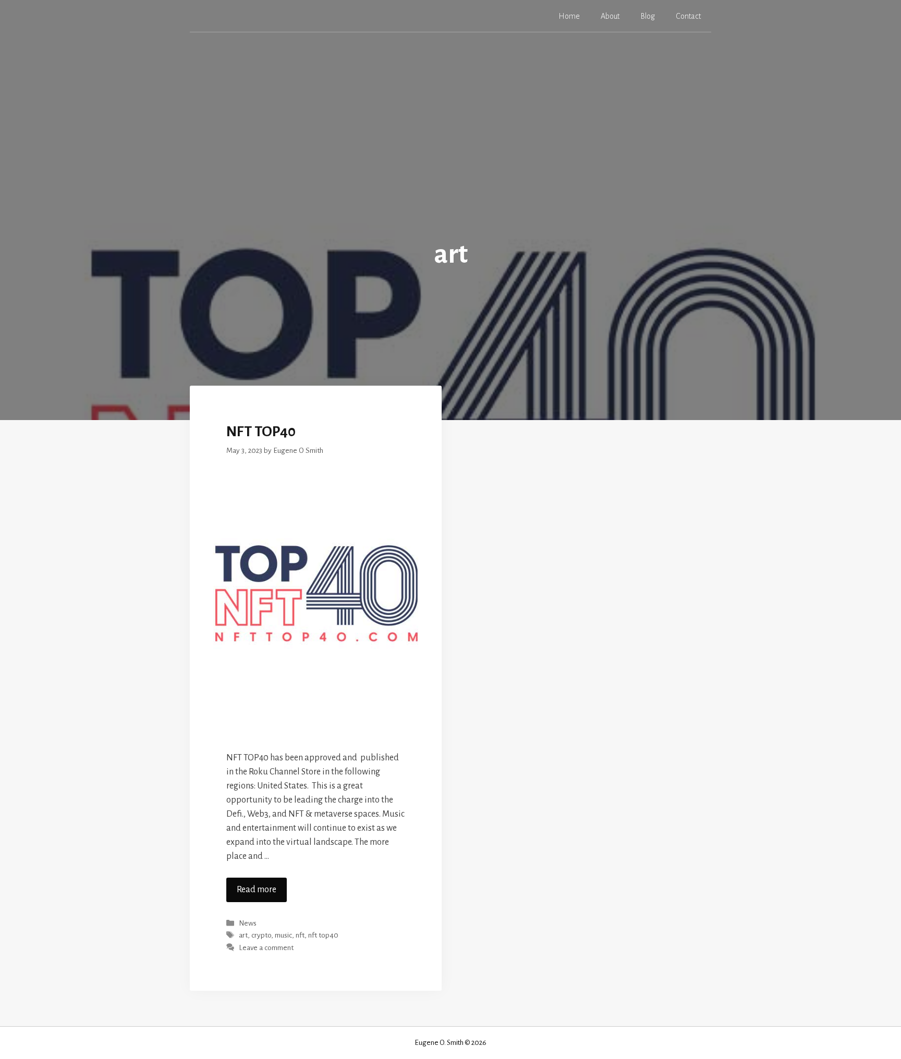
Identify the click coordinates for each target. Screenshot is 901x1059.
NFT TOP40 (261, 431)
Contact (688, 16)
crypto (261, 936)
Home (569, 16)
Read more (256, 889)
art (243, 936)
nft (300, 936)
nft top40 (323, 936)
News (248, 923)
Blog (647, 16)
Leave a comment (266, 948)
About (610, 16)
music (283, 936)
